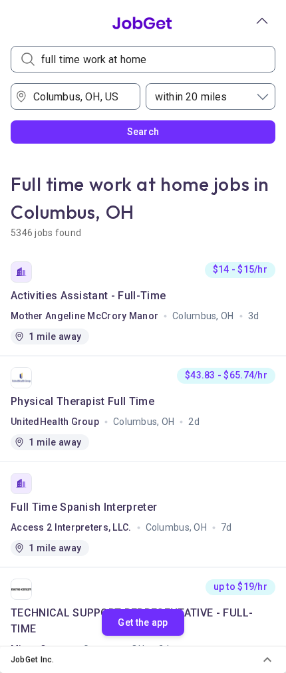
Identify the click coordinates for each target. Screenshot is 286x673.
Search (143, 131)
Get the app (143, 622)
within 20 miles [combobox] (191, 96)
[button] (143, 659)
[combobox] (80, 96)
